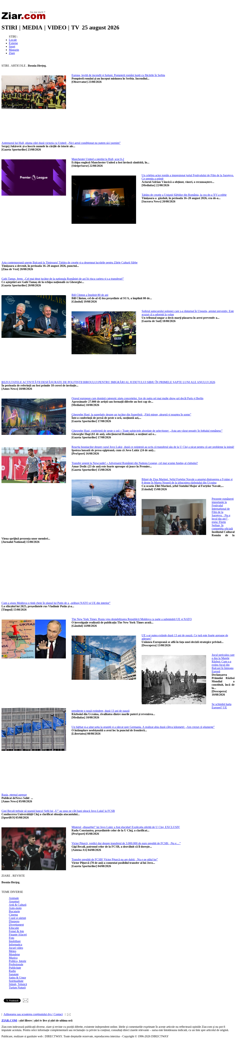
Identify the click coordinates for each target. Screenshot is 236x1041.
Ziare (12, 53)
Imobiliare (15, 941)
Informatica (15, 944)
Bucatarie (14, 911)
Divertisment (16, 924)
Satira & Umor (17, 977)
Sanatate (14, 974)
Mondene (14, 954)
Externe (13, 43)
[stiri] (24, 18)
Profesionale (16, 964)
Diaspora (14, 921)
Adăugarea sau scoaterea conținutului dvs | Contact (33, 1014)
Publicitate (15, 967)
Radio (12, 971)
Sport (12, 46)
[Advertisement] (112, 136)
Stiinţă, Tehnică (18, 984)
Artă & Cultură (17, 904)
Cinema (13, 914)
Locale (13, 39)
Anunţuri (14, 901)
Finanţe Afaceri (18, 934)
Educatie (14, 927)
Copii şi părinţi (17, 918)
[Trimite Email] (25, 1001)
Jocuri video (16, 947)
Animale (14, 898)
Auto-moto (15, 908)
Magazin (14, 49)
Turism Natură (17, 987)
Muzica (13, 957)
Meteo (12, 951)
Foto (11, 937)
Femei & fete (16, 931)
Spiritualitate (16, 980)
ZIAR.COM (9, 1020)
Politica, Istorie (17, 961)
